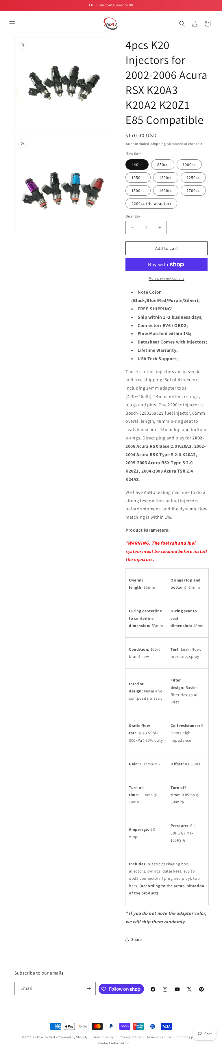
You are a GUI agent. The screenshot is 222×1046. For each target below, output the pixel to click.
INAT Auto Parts (45, 1037)
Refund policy (103, 1037)
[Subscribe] (89, 988)
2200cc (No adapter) (151, 203)
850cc (162, 164)
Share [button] (136, 939)
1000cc (189, 164)
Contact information (114, 1043)
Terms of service (159, 1037)
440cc (137, 164)
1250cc (193, 177)
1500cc (138, 190)
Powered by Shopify (73, 1037)
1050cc (138, 177)
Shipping (158, 143)
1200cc (165, 177)
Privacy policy (130, 1037)
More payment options (166, 278)
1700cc (193, 190)
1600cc (165, 190)
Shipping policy (189, 1037)
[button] (12, 23)
